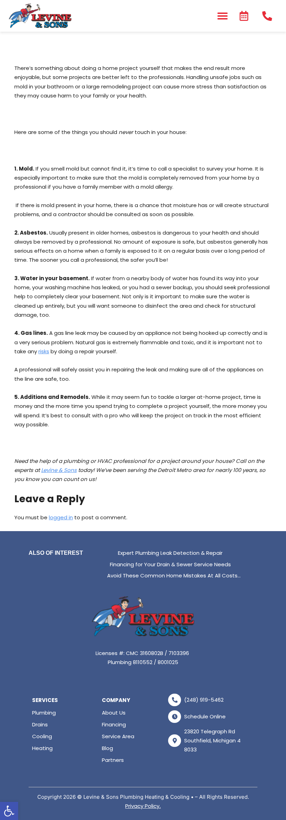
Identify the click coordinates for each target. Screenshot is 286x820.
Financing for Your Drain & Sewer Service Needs (170, 564)
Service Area (118, 736)
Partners (113, 760)
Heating (42, 748)
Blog (107, 748)
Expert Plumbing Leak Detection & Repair (170, 553)
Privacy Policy (142, 806)
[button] (9, 811)
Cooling (42, 736)
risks (43, 351)
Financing (114, 724)
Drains (40, 724)
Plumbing (44, 712)
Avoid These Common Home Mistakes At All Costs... (174, 575)
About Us (114, 712)
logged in (61, 517)
